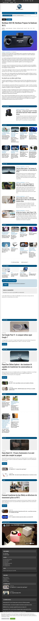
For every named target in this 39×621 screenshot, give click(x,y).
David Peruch (22, 109)
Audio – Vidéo (5, 163)
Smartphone (5, 125)
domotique (4, 224)
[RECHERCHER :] (31, 15)
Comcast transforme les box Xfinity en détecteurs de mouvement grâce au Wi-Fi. (19, 496)
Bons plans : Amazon (5, 2)
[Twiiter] (25, 0)
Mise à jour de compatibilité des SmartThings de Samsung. (13, 237)
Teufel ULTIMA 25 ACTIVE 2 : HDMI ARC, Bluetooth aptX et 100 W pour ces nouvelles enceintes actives (26, 199)
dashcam (14, 28)
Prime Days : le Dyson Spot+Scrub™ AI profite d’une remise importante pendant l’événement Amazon (26, 112)
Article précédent (15, 262)
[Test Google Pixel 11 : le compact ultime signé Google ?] (19, 331)
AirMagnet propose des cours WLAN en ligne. (32, 274)
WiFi (33, 28)
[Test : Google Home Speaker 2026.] (6, 593)
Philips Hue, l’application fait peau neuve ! (33, 234)
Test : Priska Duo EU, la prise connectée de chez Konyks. (23, 252)
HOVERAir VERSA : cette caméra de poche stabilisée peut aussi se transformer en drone (23, 474)
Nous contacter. (6, 577)
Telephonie (4, 134)
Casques (16, 133)
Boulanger (11, 2)
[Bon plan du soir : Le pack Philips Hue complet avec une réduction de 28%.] (6, 230)
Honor (12, 134)
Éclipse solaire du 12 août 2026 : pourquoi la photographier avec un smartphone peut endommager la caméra (24, 154)
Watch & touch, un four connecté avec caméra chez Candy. (23, 235)
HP (23, 272)
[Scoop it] (36, 0)
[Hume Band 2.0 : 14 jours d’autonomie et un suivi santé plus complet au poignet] (19, 449)
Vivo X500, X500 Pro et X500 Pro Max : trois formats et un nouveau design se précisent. (5, 155)
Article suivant (24, 262)
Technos (14, 0)
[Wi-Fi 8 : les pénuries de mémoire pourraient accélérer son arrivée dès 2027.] (5, 517)
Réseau (4, 480)
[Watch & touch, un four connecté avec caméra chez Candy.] (24, 230)
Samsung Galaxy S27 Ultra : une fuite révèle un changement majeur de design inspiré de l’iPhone (33, 137)
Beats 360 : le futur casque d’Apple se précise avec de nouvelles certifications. (25, 184)
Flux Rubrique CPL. (6, 564)
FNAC (15, 2)
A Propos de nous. (6, 578)
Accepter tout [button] (13, 618)
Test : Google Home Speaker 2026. (15, 592)
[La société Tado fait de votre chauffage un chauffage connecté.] (6, 271)
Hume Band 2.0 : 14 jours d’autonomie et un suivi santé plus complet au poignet (18, 454)
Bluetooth (13, 133)
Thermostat (4, 273)
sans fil (25, 28)
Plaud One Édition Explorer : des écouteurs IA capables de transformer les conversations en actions (15, 139)
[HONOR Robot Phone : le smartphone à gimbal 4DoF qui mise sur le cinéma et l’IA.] (24, 131)
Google (17, 151)
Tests (25, 250)
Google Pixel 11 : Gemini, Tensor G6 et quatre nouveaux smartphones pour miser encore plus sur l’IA (14, 156)
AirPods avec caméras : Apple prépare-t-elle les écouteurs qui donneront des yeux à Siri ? (26, 213)
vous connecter (10, 292)
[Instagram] (27, 0)
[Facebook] (23, 0)
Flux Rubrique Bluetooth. (7, 563)
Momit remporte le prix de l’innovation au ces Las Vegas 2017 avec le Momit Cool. (6, 250)
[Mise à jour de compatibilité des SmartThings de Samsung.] (15, 230)
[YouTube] (31, 0)
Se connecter (5, 553)
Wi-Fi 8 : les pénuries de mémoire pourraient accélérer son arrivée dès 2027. (21, 517)
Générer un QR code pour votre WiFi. (9, 570)
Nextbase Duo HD (20, 28)
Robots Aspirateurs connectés (5, 426)
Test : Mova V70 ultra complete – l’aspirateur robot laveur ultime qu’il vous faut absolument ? (5, 431)
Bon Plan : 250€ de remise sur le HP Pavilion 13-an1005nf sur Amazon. (24, 275)
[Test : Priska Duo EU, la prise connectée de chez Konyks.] (24, 246)
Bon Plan (7, 232)
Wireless (3, 29)
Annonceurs (5, 579)
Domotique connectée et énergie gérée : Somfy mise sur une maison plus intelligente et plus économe (6, 405)
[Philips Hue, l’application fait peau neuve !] (33, 230)
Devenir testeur (6, 554)
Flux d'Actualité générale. (7, 559)
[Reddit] (29, 0)
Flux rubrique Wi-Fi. (6, 565)
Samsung (8, 133)
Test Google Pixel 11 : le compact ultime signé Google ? (17, 336)
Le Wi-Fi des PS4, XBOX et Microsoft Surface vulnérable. (14, 275)
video (29, 28)
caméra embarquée (9, 28)
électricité (4, 233)
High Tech (35, 247)
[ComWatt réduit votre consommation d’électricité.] (15, 246)
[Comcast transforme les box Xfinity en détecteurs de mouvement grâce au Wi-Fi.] (19, 491)
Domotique (4, 232)
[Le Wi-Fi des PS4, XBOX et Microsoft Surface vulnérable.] (15, 271)
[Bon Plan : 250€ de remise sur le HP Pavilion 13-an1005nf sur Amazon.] (24, 271)
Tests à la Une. (5, 319)
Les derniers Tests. (6, 583)
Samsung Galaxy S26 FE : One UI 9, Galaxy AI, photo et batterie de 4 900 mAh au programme (6, 137)
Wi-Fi (31, 28)
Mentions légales (6, 581)
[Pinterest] (32, 0)
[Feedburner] (34, 0)
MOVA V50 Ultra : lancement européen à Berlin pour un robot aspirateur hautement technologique (32, 255)
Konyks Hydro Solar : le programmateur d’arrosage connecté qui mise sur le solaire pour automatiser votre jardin (15, 407)
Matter (17, 419)
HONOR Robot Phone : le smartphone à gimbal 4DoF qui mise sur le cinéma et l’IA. (23, 137)
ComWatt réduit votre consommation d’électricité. (14, 250)
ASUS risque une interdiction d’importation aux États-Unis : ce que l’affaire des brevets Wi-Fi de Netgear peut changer (22, 512)
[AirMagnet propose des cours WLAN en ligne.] (33, 271)
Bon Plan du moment (6, 106)
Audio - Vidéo (13, 132)
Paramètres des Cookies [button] (5, 618)
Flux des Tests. (5, 562)
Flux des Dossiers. (6, 560)
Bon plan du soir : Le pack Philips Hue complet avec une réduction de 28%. (6, 236)
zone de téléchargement (8, 0)
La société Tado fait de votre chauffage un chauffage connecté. (5, 276)
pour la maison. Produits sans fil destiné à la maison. (32, 249)
